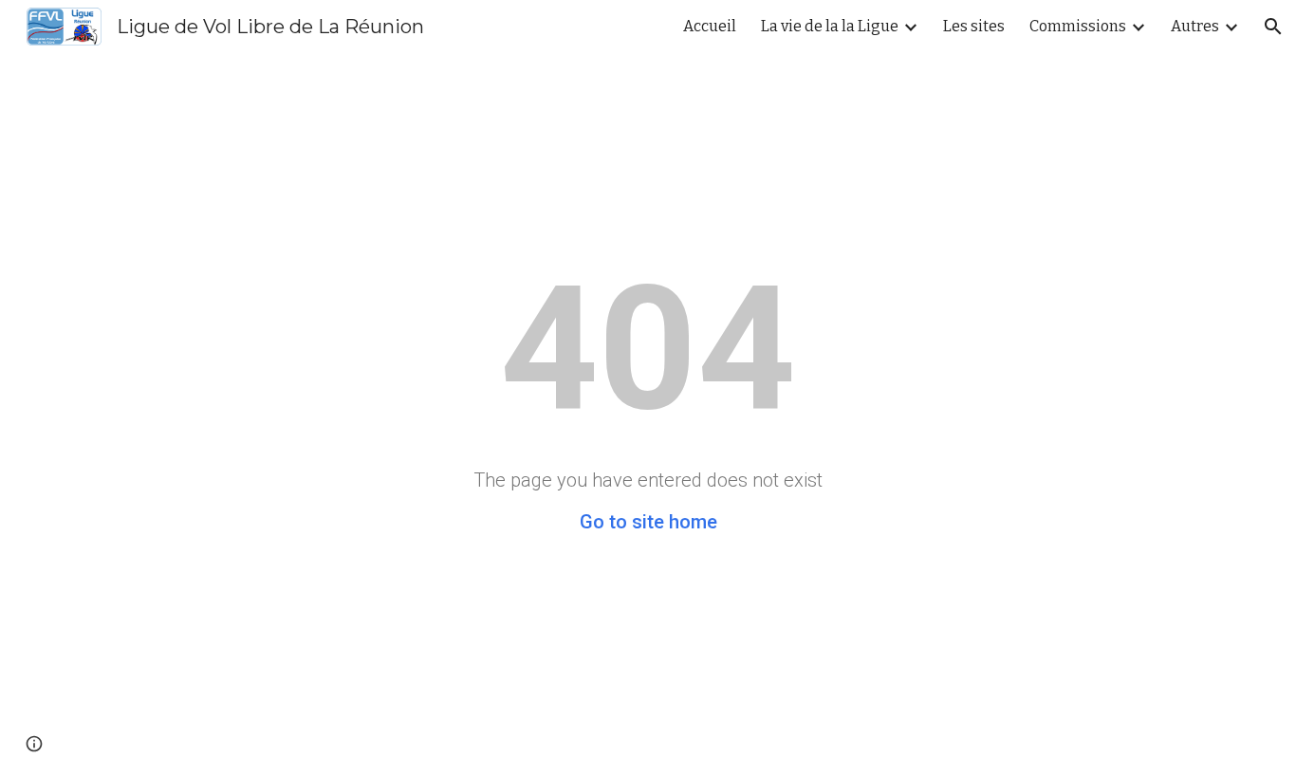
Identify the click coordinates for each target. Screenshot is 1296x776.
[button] (1273, 26)
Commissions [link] (1077, 26)
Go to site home (648, 521)
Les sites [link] (974, 26)
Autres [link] (1195, 26)
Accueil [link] (709, 26)
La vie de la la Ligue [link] (829, 26)
